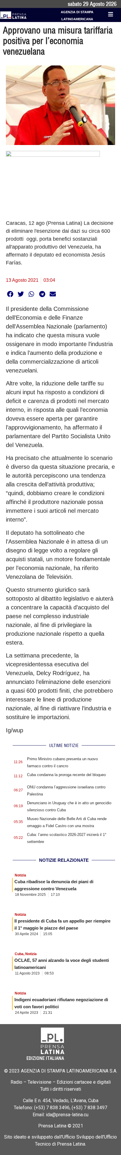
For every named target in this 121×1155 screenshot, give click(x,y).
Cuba (19, 954)
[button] (10, 294)
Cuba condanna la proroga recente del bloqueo (66, 775)
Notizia (20, 875)
